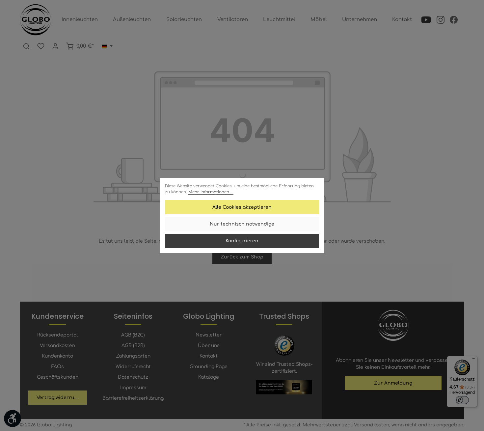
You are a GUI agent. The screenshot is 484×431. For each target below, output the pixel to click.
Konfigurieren (242, 240)
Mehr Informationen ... (210, 192)
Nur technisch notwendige (242, 224)
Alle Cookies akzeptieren (242, 207)
